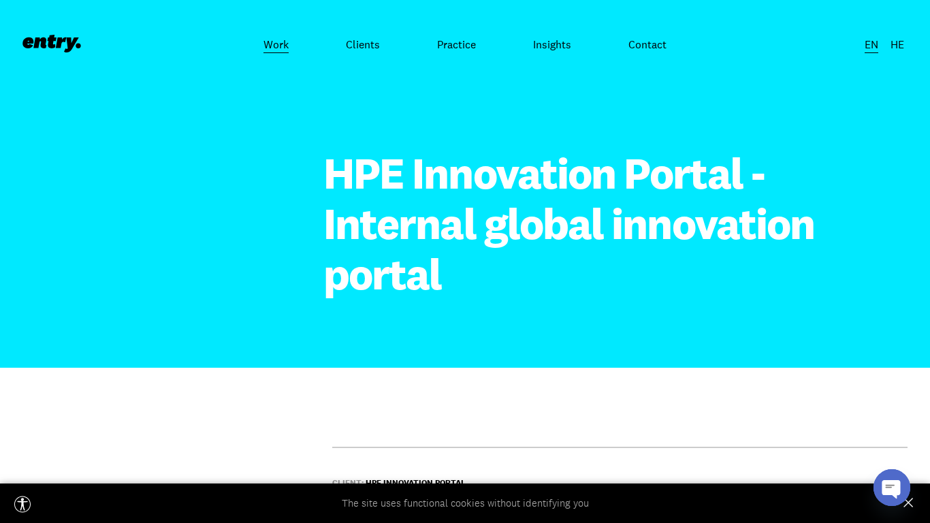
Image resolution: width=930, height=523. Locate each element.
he (897, 44)
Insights (552, 44)
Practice (456, 44)
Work (276, 44)
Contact (647, 44)
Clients (363, 44)
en (871, 44)
